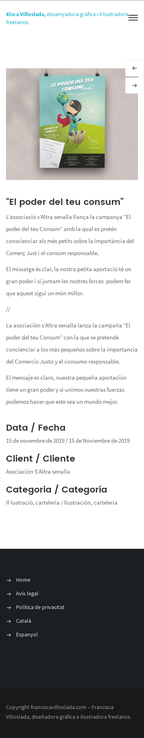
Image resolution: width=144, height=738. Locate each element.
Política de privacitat (40, 607)
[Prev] (134, 68)
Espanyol (27, 634)
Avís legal (27, 593)
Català (23, 620)
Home (23, 579)
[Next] (134, 86)
